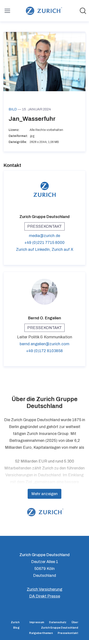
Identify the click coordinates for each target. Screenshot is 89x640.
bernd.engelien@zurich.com (44, 344)
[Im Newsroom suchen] (82, 10)
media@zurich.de (44, 236)
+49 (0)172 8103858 (44, 351)
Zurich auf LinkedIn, (34, 249)
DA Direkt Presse (44, 596)
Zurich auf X (62, 249)
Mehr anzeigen (44, 494)
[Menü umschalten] (7, 10)
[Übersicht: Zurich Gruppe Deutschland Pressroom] (43, 11)
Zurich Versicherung (44, 589)
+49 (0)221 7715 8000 (44, 242)
